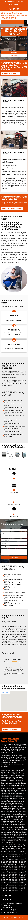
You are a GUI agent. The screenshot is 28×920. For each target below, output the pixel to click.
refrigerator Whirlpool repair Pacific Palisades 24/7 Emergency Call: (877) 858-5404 (14, 66)
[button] (3, 667)
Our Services (14, 56)
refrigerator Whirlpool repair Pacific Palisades (14, 197)
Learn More (14, 52)
